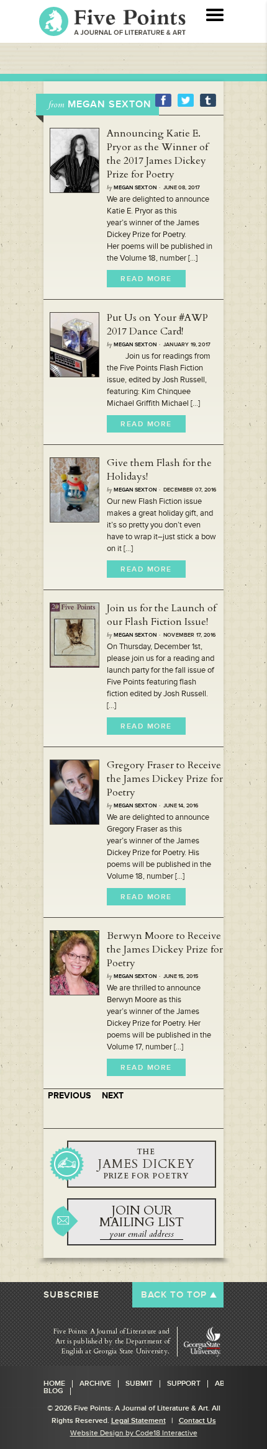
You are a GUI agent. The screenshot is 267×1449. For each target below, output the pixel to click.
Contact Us (197, 1420)
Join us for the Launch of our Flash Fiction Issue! (161, 615)
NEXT (113, 1095)
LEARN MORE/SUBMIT (141, 1164)
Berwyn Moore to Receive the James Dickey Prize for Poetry (165, 949)
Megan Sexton (135, 187)
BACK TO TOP (174, 1295)
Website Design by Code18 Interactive (133, 1433)
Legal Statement (138, 1420)
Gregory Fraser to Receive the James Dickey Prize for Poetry (165, 778)
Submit (139, 1384)
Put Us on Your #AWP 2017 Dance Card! (157, 324)
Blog (53, 1391)
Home (54, 1384)
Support (184, 1384)
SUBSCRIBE (71, 1295)
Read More (146, 279)
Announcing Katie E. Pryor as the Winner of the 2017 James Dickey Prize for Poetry (157, 154)
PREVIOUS (69, 1095)
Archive (95, 1384)
